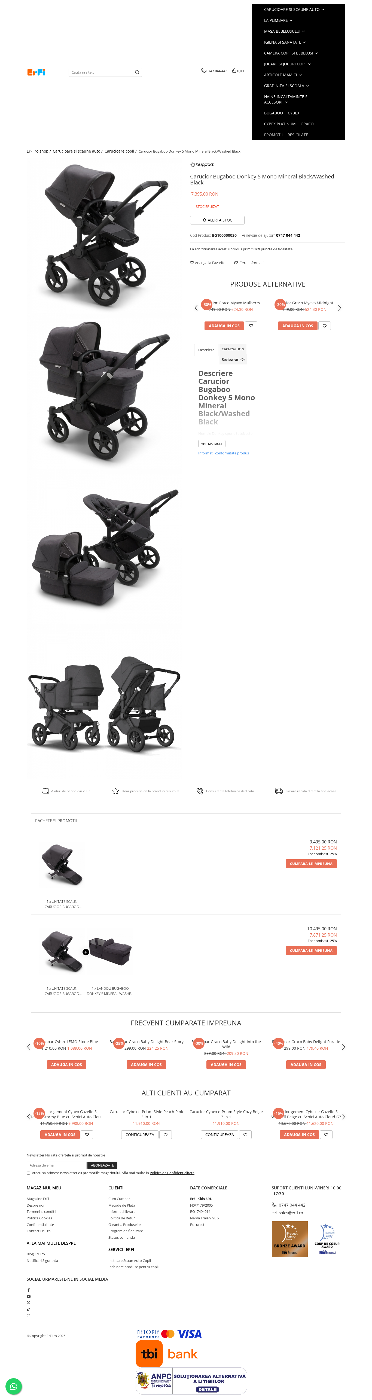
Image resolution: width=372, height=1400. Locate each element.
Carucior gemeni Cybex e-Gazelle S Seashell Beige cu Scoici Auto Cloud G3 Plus (306, 1114)
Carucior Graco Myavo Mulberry (231, 302)
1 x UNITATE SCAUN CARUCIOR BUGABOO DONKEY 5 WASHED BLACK (62, 904)
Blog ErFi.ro (36, 1254)
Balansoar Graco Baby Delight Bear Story (146, 1041)
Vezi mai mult (211, 444)
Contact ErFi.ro (39, 1230)
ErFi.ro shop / (39, 151)
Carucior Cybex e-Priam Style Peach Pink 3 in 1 (146, 1114)
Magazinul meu (44, 1188)
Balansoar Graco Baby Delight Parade (306, 1041)
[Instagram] (28, 1315)
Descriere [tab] (206, 349)
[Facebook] (28, 1289)
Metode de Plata (121, 1205)
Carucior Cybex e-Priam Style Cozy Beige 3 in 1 (226, 1114)
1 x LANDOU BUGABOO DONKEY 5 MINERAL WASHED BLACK (110, 991)
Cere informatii (251, 262)
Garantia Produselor (124, 1224)
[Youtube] (28, 1296)
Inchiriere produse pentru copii (133, 1266)
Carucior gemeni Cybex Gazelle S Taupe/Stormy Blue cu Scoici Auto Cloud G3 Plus (66, 1114)
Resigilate (298, 134)
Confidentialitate (40, 1224)
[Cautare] (137, 72)
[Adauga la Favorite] (251, 325)
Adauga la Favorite (209, 262)
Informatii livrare (121, 1211)
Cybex (293, 113)
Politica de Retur (121, 1218)
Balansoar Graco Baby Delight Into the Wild (226, 1044)
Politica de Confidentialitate (172, 1172)
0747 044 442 (292, 1205)
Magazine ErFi (38, 1198)
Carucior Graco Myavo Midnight (304, 302)
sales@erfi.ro (290, 1212)
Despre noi (35, 1205)
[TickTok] (28, 1309)
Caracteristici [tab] (233, 349)
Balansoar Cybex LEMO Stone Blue (66, 1041)
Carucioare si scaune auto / (78, 151)
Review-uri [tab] (233, 359)
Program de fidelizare (125, 1230)
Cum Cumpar (119, 1198)
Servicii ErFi (121, 1249)
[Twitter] (28, 1302)
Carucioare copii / (121, 151)
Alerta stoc (220, 220)
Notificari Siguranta (42, 1260)
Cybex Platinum (280, 123)
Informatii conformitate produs (223, 453)
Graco (307, 123)
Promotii (273, 134)
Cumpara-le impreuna (311, 863)
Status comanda (121, 1237)
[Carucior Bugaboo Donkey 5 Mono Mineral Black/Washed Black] (104, 235)
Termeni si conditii (41, 1211)
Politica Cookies (39, 1218)
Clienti (116, 1188)
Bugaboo (273, 113)
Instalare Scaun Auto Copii (129, 1260)
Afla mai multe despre (51, 1243)
